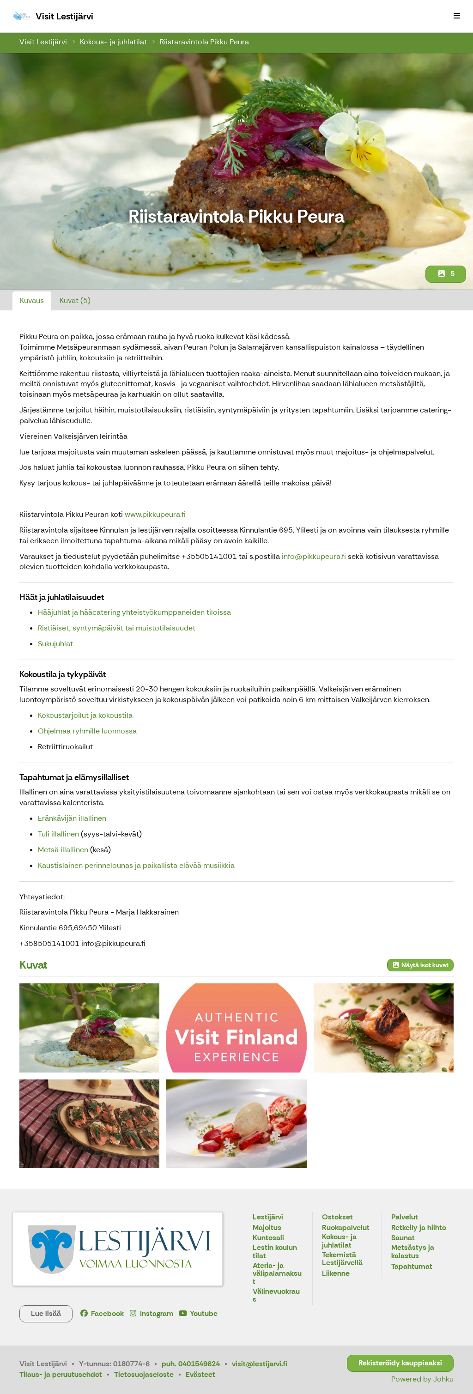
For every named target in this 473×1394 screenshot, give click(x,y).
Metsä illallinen (63, 850)
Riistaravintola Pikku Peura (204, 42)
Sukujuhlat (55, 644)
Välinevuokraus (276, 1295)
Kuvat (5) (75, 300)
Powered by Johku (422, 1379)
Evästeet (200, 1374)
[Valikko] (456, 16)
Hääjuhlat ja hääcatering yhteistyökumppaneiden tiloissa (134, 612)
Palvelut (404, 1217)
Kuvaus (32, 300)
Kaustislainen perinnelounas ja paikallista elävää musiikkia (136, 865)
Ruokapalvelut (346, 1228)
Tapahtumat (411, 1266)
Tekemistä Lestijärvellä (342, 1259)
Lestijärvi (268, 1217)
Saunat (403, 1238)
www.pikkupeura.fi (156, 514)
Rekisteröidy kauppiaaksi (400, 1363)
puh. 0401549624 (191, 1364)
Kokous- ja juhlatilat (113, 42)
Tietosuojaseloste (144, 1374)
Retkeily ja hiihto (418, 1228)
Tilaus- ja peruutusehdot (60, 1374)
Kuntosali (268, 1238)
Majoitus (267, 1228)
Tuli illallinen (58, 834)
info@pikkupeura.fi (314, 556)
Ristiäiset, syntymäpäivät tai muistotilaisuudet (116, 628)
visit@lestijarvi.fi (259, 1364)
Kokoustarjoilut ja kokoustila (85, 715)
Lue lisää (46, 1313)
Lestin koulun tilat (275, 1252)
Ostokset (337, 1217)
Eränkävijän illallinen (72, 818)
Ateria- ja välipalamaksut (277, 1273)
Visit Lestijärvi (43, 42)
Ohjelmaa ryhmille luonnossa (87, 731)
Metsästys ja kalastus (412, 1252)
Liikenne (336, 1273)
